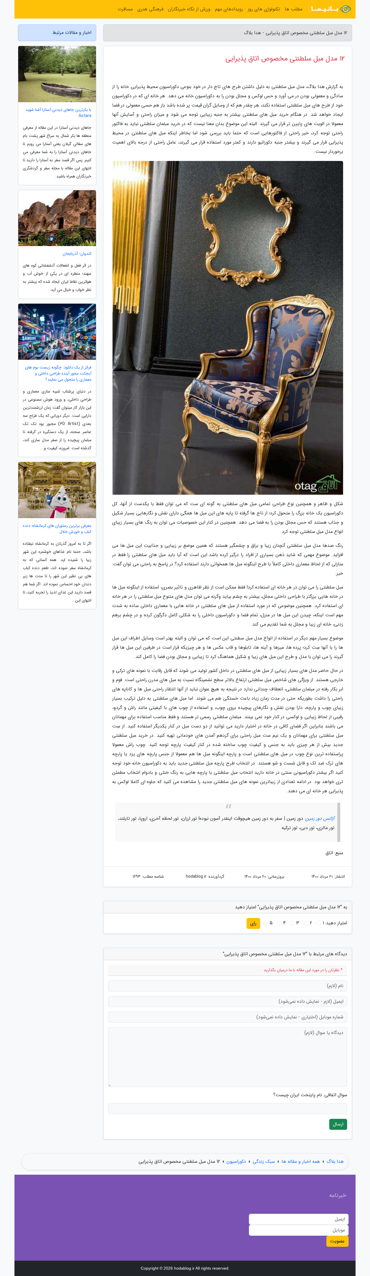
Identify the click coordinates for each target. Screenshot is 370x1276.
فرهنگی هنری (150, 9)
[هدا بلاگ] (330, 9)
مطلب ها (293, 9)
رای (253, 923)
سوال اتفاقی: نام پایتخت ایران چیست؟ (310, 1095)
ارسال (338, 1124)
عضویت (337, 1241)
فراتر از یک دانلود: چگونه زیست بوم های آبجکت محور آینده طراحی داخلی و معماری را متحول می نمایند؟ (58, 373)
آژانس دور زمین (320, 818)
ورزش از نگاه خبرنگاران (189, 9)
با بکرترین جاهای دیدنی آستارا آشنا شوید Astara (58, 113)
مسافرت (125, 9)
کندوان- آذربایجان (77, 254)
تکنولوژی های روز (264, 9)
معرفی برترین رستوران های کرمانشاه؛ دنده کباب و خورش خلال (57, 529)
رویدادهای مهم (229, 9)
